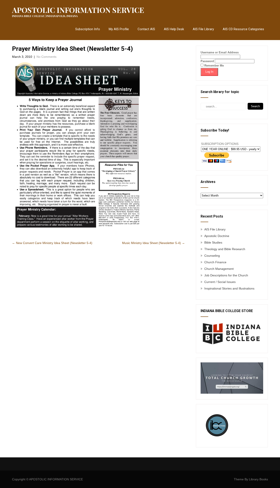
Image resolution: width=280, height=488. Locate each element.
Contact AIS (146, 29)
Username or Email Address (220, 52)
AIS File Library (203, 29)
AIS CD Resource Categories (243, 29)
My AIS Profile (119, 29)
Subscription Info (87, 29)
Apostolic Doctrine (216, 236)
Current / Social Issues (220, 282)
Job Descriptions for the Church (226, 275)
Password (207, 61)
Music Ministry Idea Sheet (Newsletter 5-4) (153, 243)
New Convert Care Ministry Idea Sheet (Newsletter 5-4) (52, 243)
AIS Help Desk (174, 29)
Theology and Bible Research (224, 249)
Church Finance (215, 262)
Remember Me (213, 65)
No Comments (46, 56)
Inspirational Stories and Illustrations (229, 288)
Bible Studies (213, 242)
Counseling (212, 255)
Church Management (219, 268)
